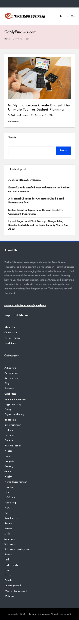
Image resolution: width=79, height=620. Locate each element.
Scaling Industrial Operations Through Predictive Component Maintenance (35, 212)
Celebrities (10, 394)
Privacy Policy (12, 338)
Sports (8, 555)
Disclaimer (10, 343)
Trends (8, 580)
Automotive (11, 378)
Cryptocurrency (12, 404)
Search (12, 137)
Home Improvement (15, 482)
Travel (7, 575)
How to (8, 487)
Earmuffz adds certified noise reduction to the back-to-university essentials (39, 190)
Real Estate (11, 518)
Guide (7, 472)
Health (8, 477)
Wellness (9, 596)
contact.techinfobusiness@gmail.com (25, 305)
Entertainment (12, 425)
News (7, 508)
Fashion (8, 430)
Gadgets (9, 461)
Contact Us (10, 333)
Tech (7, 560)
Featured (9, 435)
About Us (9, 327)
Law (6, 492)
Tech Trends (11, 565)
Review (8, 523)
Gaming (8, 466)
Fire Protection (12, 446)
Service (8, 529)
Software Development (17, 549)
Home (7, 39)
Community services (15, 399)
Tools (7, 570)
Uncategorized (12, 586)
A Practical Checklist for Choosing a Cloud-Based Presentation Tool (36, 201)
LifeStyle (9, 498)
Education (10, 420)
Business (9, 388)
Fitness (8, 451)
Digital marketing (14, 414)
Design (8, 409)
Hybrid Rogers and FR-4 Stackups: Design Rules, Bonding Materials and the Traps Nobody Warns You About (38, 225)
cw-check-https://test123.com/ (24, 180)
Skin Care (9, 539)
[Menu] (73, 16)
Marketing (10, 503)
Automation (11, 373)
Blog (7, 383)
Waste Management (15, 591)
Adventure (10, 368)
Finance (8, 440)
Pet (6, 513)
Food (7, 456)
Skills (7, 534)
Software (9, 544)
